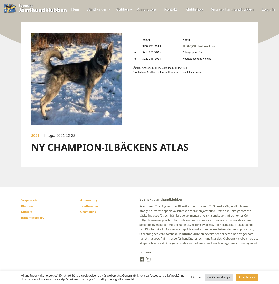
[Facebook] (142, 259)
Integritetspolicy (32, 217)
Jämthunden (97, 9)
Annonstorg (146, 9)
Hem (75, 9)
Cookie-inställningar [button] (219, 277)
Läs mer (196, 277)
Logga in (268, 9)
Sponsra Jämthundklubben (232, 9)
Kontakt (170, 9)
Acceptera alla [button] (247, 277)
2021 (35, 135)
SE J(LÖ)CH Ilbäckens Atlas (199, 46)
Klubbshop (194, 9)
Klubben (122, 9)
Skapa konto (29, 200)
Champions (88, 212)
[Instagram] (148, 259)
